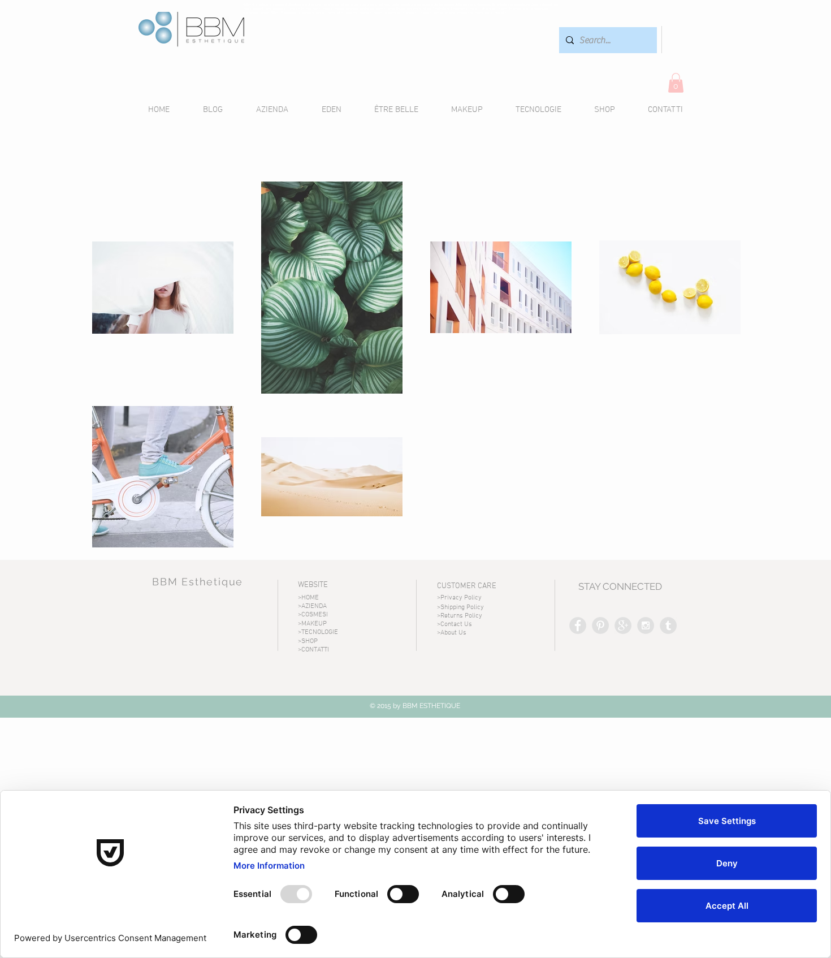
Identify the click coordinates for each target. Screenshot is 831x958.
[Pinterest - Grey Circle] (600, 625)
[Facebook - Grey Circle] (577, 625)
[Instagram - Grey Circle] (645, 625)
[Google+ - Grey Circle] (622, 625)
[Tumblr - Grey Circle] (668, 625)
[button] (676, 83)
